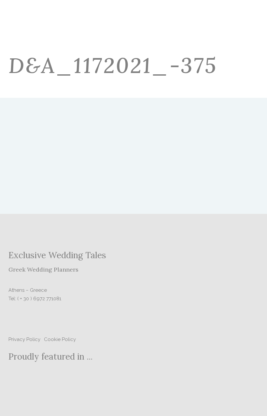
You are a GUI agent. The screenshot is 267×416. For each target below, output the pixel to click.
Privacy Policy (24, 339)
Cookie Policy (60, 339)
